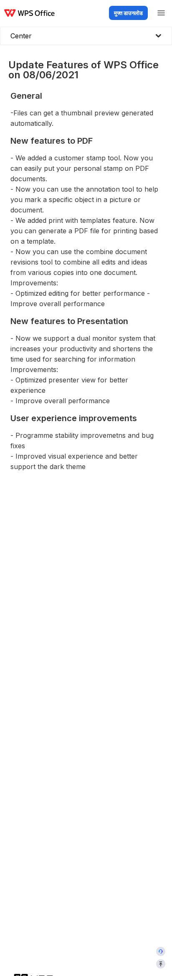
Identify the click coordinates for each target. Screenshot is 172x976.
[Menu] (161, 13)
